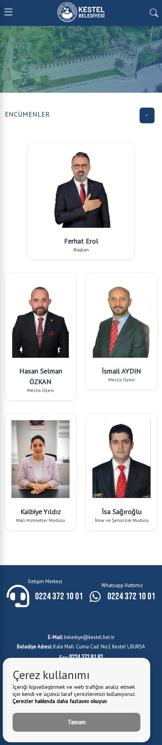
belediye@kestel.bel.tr (81, 637)
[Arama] (153, 12)
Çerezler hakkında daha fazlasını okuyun (60, 701)
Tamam (77, 722)
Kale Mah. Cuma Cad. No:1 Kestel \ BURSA (81, 646)
